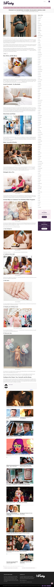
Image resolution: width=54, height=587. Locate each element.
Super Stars (40, 183)
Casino (40, 40)
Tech (39, 185)
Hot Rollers (40, 117)
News (10, 7)
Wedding (40, 207)
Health (13, 7)
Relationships (27, 7)
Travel (46, 7)
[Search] (49, 1)
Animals (40, 18)
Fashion (40, 74)
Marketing (40, 137)
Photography (40, 161)
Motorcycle (40, 144)
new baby (28, 50)
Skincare (40, 176)
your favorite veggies (19, 81)
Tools (39, 193)
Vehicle (40, 202)
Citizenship (40, 47)
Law (39, 125)
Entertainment (35, 7)
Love (23, 7)
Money (39, 142)
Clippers (40, 49)
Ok (42, 585)
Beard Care (40, 25)
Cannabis (40, 37)
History (40, 110)
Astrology (40, 23)
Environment (40, 71)
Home (7, 7)
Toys (39, 195)
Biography (40, 30)
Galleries (40, 83)
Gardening (40, 88)
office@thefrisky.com (24, 580)
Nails (39, 151)
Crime (39, 57)
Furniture (40, 81)
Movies (20, 7)
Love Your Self (40, 134)
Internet (40, 122)
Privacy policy (48, 585)
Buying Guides (40, 35)
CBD (39, 42)
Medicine (40, 139)
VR (39, 205)
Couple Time (40, 54)
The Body (40, 188)
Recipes (40, 166)
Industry (40, 120)
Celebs (17, 7)
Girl (39, 91)
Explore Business (44, 228)
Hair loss (40, 103)
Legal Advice (40, 127)
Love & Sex (40, 132)
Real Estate (40, 164)
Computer (40, 52)
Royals (43, 7)
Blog (39, 32)
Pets (39, 159)
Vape (39, 200)
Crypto (39, 59)
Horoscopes (40, 115)
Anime (39, 20)
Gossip (40, 93)
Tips (39, 190)
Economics (40, 66)
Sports (39, 178)
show (6, 53)
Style (30, 7)
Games (40, 86)
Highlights (40, 108)
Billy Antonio (5, 38)
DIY (39, 64)
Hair (39, 98)
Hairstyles (40, 105)
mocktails (19, 372)
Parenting (39, 7)
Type (39, 198)
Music (39, 149)
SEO (39, 173)
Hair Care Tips (40, 100)
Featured (40, 76)
